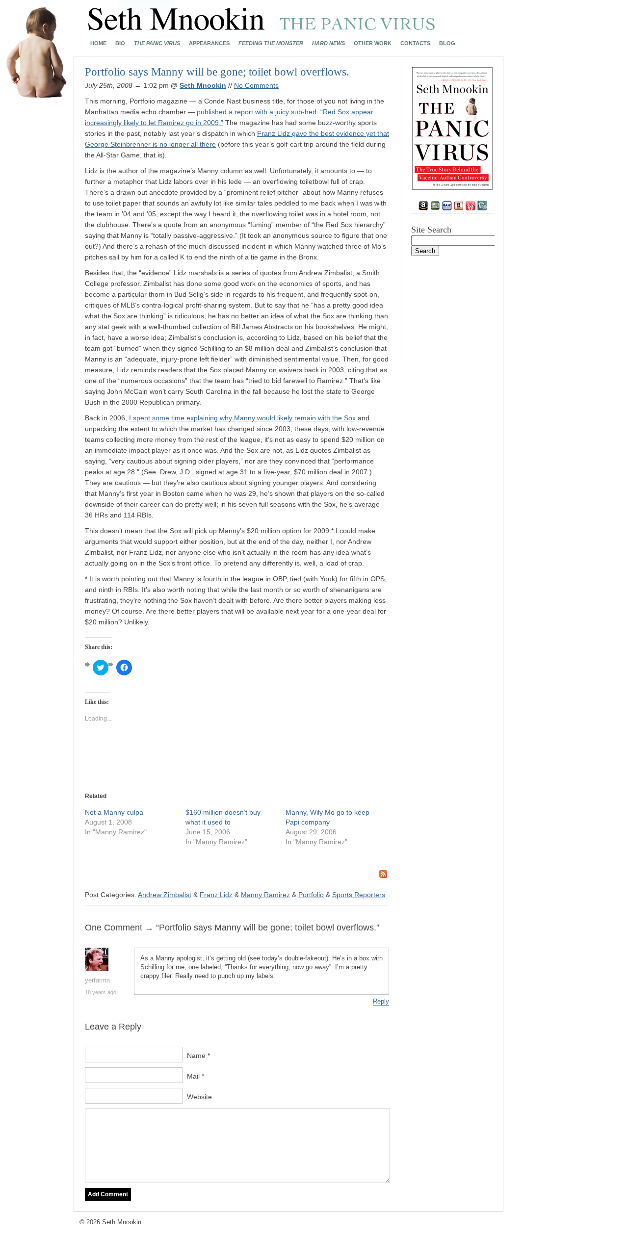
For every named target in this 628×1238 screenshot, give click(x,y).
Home (98, 43)
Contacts (415, 43)
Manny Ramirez (265, 895)
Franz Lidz (216, 895)
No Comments (256, 85)
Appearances (209, 43)
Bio (120, 43)
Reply (381, 1001)
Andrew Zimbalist (164, 895)
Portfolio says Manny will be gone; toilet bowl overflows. (217, 72)
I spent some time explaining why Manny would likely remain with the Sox (242, 418)
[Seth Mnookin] (261, 27)
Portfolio (311, 895)
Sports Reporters (358, 895)
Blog (447, 43)
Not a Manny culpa (114, 812)
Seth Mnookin (203, 85)
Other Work (373, 43)
